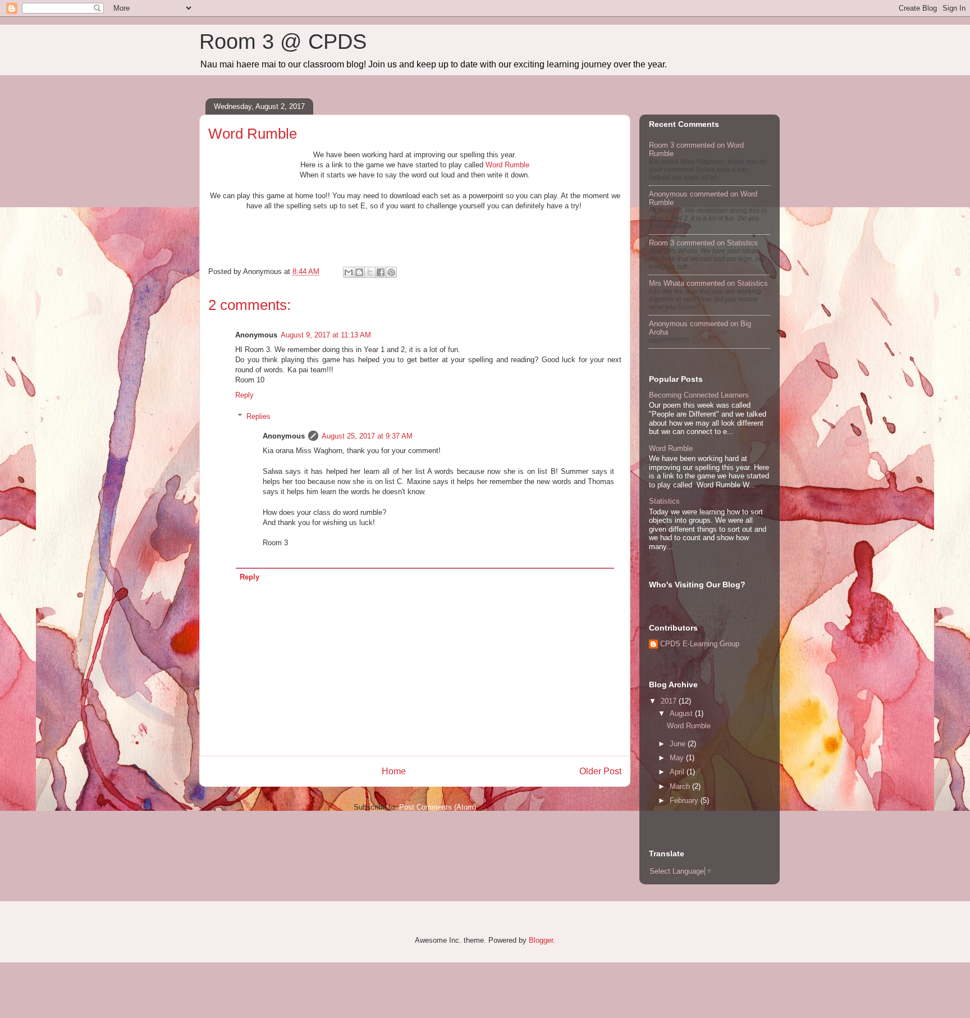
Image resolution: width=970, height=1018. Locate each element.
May (678, 758)
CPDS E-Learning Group (699, 644)
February (685, 800)
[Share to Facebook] (380, 272)
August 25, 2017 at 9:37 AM (367, 436)
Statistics (664, 501)
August (682, 713)
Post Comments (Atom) (437, 807)
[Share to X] (370, 272)
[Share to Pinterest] (391, 272)
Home (394, 771)
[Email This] (348, 272)
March (681, 786)
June (679, 743)
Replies (258, 416)
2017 (670, 701)
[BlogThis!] (359, 272)
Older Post (600, 771)
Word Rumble (507, 165)
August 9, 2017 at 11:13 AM (326, 335)
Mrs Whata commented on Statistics (708, 283)
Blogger (541, 940)
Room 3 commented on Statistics (703, 243)
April (678, 772)
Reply (244, 395)
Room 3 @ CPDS (283, 41)
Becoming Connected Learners (699, 395)
